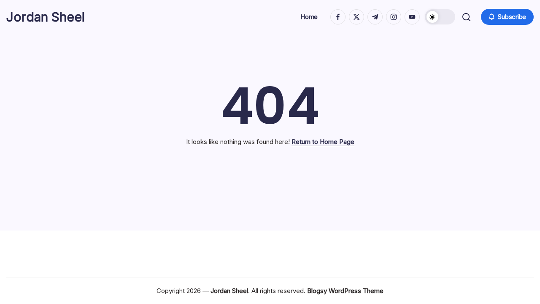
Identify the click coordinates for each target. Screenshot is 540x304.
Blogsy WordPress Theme (345, 291)
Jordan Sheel (45, 16)
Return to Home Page (323, 142)
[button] (440, 16)
